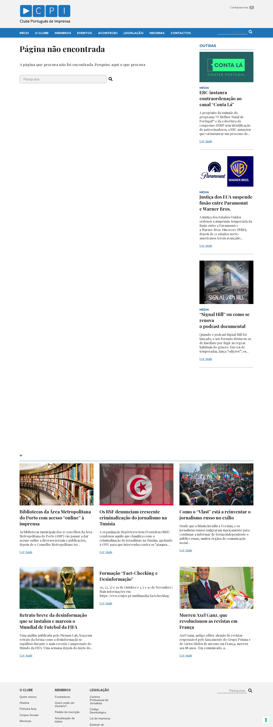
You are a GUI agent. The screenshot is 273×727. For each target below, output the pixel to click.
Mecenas (156, 33)
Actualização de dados (65, 720)
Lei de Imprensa (100, 718)
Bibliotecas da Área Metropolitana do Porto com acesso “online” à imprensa (55, 518)
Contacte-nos (239, 7)
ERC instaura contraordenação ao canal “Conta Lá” (220, 98)
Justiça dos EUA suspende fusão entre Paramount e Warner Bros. (225, 203)
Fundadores (62, 696)
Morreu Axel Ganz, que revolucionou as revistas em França (208, 621)
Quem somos (28, 696)
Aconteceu (108, 33)
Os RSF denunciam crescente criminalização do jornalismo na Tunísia (133, 518)
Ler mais (205, 141)
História (24, 702)
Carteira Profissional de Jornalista (99, 700)
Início (24, 33)
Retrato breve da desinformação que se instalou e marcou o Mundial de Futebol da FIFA (53, 621)
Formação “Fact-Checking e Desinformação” (129, 576)
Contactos (181, 33)
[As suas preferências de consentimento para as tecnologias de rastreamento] (266, 720)
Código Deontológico (98, 711)
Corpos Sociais (29, 715)
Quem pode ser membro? (65, 704)
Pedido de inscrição (67, 712)
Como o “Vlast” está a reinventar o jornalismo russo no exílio (215, 515)
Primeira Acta (28, 708)
